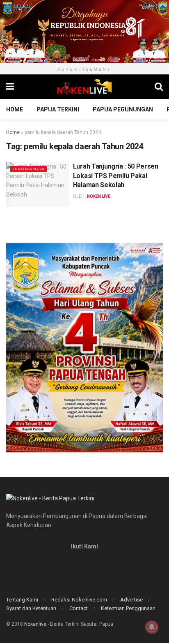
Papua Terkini (58, 109)
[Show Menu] (10, 86)
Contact (78, 608)
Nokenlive (35, 624)
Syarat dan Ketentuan (31, 608)
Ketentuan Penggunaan (128, 608)
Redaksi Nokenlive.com (79, 600)
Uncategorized (28, 169)
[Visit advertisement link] (84, 31)
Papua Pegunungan (123, 109)
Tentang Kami (22, 600)
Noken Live (98, 196)
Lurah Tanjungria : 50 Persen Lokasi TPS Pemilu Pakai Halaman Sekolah (115, 175)
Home (14, 109)
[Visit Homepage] (84, 87)
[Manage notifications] (151, 627)
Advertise (131, 600)
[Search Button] (159, 86)
